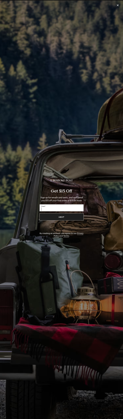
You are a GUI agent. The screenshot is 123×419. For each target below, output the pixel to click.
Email (43, 206)
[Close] (118, 5)
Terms (66, 235)
